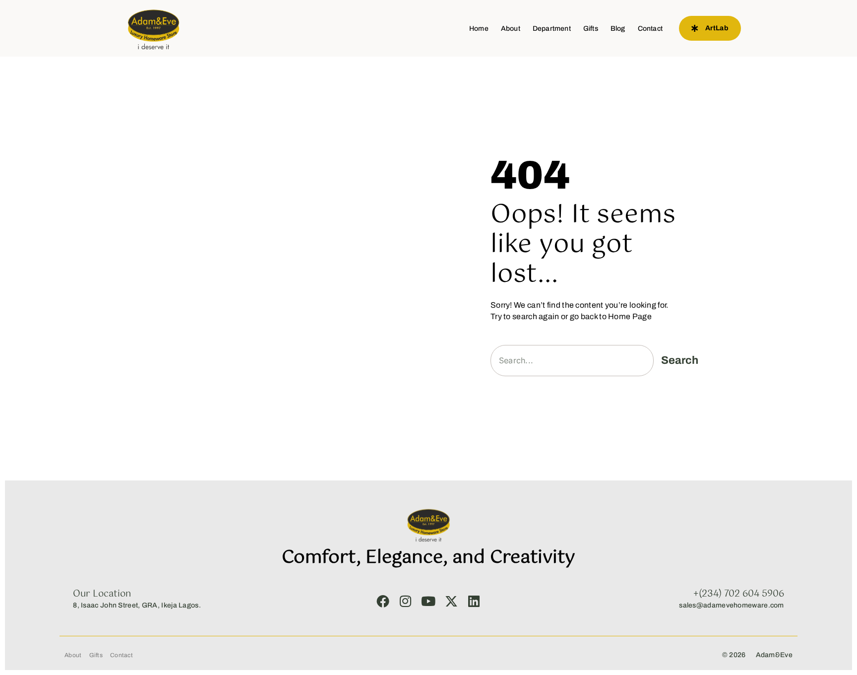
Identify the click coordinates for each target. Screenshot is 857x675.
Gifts (590, 28)
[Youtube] (428, 601)
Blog (618, 28)
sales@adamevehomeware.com (731, 605)
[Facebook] (382, 601)
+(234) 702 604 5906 (738, 594)
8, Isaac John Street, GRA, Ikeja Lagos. (137, 605)
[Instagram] (405, 601)
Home (479, 28)
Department (552, 28)
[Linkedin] (474, 601)
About (510, 28)
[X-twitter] (451, 601)
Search (679, 360)
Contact (650, 28)
